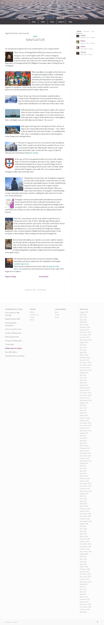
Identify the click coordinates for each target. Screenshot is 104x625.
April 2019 (83, 534)
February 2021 (85, 478)
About (32, 312)
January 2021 (84, 481)
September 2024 (86, 370)
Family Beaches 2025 (12, 319)
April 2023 (83, 413)
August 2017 (84, 584)
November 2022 (85, 426)
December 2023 (85, 393)
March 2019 (84, 536)
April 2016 (83, 612)
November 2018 (85, 546)
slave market (33, 153)
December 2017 (85, 574)
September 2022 (86, 431)
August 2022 (84, 433)
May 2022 (83, 441)
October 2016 (84, 609)
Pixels (32, 320)
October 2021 (84, 458)
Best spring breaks (12, 337)
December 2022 (85, 423)
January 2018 (84, 572)
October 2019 (84, 519)
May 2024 (83, 380)
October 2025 (85, 337)
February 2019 (85, 539)
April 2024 (83, 383)
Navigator (35, 39)
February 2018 (85, 569)
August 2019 (84, 524)
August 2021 (84, 463)
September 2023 (86, 400)
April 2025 (83, 352)
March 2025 (84, 355)
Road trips (10, 344)
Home (32, 317)
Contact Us (34, 315)
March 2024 (84, 385)
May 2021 (83, 471)
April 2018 (83, 564)
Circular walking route (13, 333)
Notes (57, 315)
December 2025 (85, 332)
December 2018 (85, 544)
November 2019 (85, 516)
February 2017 (85, 599)
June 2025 (83, 347)
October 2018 (84, 549)
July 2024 (83, 375)
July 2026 (83, 315)
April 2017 (83, 594)
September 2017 (85, 582)
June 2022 (83, 438)
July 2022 (83, 436)
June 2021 (83, 468)
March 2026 (84, 325)
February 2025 (85, 358)
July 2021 (83, 466)
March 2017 (84, 597)
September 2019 (86, 521)
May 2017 (83, 592)
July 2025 (83, 345)
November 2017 (85, 577)
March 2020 (84, 506)
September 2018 (85, 552)
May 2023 (83, 410)
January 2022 (84, 451)
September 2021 (85, 461)
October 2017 (84, 579)
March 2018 (84, 567)
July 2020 (83, 496)
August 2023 (84, 403)
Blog (35, 36)
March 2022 (84, 446)
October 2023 (85, 398)
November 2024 (85, 365)
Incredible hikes (11, 352)
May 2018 (83, 562)
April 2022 (83, 443)
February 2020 (85, 509)
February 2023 (85, 418)
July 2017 (83, 587)
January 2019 (84, 541)
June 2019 (83, 529)
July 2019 (83, 526)
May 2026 (83, 320)
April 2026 (83, 322)
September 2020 (86, 491)
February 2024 (85, 388)
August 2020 (84, 494)
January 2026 (84, 330)
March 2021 (84, 476)
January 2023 (84, 421)
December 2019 (85, 514)
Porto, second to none (13, 329)
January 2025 (84, 360)
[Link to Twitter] (97, 621)
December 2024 (85, 362)
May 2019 (83, 531)
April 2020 (83, 504)
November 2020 (85, 486)
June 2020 (83, 499)
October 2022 (85, 428)
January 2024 (84, 390)
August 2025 (84, 342)
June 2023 (83, 408)
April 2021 (83, 473)
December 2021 (85, 453)
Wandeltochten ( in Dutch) (14, 356)
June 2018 (83, 559)
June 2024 (83, 378)
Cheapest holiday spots (13, 341)
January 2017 (84, 602)
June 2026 (83, 317)
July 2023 (83, 405)
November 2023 (85, 395)
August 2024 (84, 373)
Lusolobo (42, 290)
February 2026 (85, 327)
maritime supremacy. (21, 264)
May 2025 (83, 350)
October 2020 (85, 489)
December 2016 (85, 604)
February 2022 (85, 448)
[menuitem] (33, 21)
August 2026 (84, 312)
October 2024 (85, 368)
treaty (42, 77)
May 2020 (83, 501)
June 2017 (83, 589)
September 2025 (86, 340)
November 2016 (85, 607)
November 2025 (85, 335)
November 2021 (85, 456)
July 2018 (83, 557)
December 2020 (85, 483)
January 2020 (84, 511)
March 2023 (84, 415)
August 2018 (84, 554)
